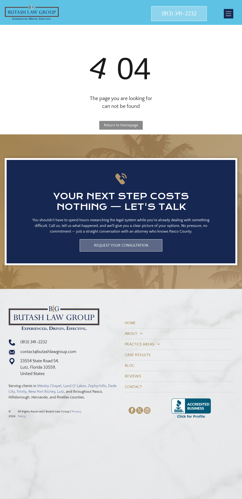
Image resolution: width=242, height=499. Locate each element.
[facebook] (132, 411)
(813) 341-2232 (33, 342)
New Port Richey (41, 391)
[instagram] (147, 411)
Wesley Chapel (49, 386)
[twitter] (139, 411)
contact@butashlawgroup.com (48, 351)
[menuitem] (179, 323)
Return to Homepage (121, 125)
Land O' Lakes (74, 386)
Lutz (60, 391)
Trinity (21, 391)
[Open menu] (228, 13)
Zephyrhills (97, 386)
